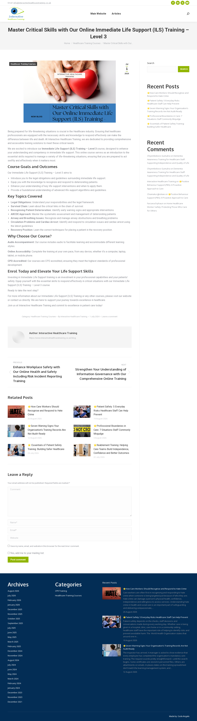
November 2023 (15, 697)
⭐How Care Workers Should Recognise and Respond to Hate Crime (45, 410)
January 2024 (14, 688)
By (72, 316)
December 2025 (15, 609)
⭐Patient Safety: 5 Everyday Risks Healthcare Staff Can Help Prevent (111, 410)
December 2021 (15, 701)
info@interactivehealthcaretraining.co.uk (32, 3)
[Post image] (16, 411)
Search (150, 63)
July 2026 (12, 595)
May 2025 (12, 637)
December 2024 (15, 651)
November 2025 (15, 614)
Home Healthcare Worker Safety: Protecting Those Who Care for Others (167, 207)
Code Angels (183, 716)
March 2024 (13, 678)
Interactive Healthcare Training (161, 181)
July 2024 (12, 664)
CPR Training (61, 590)
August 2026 (13, 590)
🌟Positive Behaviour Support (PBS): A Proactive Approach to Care (168, 185)
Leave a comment (109, 316)
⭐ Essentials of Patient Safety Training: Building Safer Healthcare (46, 447)
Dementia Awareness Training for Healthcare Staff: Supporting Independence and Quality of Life (168, 159)
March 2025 (13, 641)
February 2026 (14, 600)
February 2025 (14, 646)
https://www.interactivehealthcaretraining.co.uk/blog (52, 338)
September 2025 (15, 623)
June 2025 (12, 632)
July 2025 (12, 627)
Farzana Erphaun (155, 203)
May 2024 (12, 674)
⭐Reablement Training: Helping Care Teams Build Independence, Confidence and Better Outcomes (111, 449)
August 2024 (13, 660)
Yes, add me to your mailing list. (27, 553)
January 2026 (14, 604)
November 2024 (15, 655)
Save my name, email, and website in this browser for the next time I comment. (44, 546)
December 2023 (15, 692)
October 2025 (14, 618)
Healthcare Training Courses (23, 64)
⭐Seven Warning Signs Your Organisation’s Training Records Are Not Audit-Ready (47, 429)
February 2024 (14, 683)
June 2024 (12, 669)
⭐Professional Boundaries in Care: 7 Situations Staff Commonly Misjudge (112, 429)
